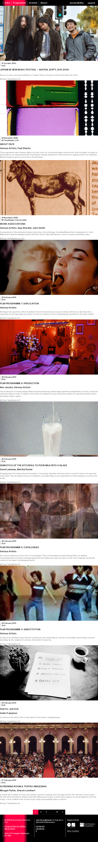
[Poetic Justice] (49, 672)
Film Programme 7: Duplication (19, 303)
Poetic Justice (9, 709)
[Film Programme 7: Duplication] (49, 267)
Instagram (40, 826)
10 (57, 812)
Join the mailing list (44, 820)
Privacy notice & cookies (15, 826)
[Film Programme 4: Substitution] (49, 593)
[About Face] (49, 107)
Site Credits (73, 831)
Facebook (40, 829)
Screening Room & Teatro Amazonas (23, 786)
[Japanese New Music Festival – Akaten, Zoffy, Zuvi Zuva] (49, 33)
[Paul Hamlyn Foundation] (87, 825)
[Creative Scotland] (71, 825)
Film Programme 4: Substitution (20, 629)
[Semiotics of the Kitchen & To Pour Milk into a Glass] (49, 429)
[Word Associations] (49, 187)
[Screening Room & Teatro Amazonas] (49, 750)
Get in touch (9, 829)
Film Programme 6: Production (19, 383)
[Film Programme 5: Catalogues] (49, 511)
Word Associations (12, 224)
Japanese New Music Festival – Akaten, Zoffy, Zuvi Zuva (34, 69)
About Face (7, 144)
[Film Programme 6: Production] (49, 347)
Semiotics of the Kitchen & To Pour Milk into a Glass (33, 465)
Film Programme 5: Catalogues (19, 547)
